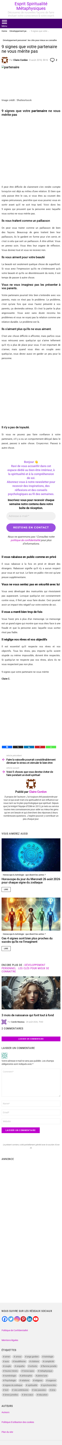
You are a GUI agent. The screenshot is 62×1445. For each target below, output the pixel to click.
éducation (42, 1395)
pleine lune (42, 1375)
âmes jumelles (11, 1395)
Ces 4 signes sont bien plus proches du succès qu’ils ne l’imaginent (27, 939)
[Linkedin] (29, 747)
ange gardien (32, 1356)
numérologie (10, 1375)
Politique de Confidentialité (15, 1330)
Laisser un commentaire (31, 1039)
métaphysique (46, 1371)
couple (8, 1366)
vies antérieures (21, 1390)
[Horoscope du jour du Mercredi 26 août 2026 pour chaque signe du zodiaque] (31, 854)
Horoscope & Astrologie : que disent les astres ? (24, 875)
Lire (6, 889)
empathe (20, 1366)
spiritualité (32, 1385)
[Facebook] (7, 747)
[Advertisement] (31, 151)
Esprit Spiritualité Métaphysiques (31, 6)
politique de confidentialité (25, 540)
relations (25, 1380)
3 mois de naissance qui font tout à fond (28, 1015)
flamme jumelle (49, 1366)
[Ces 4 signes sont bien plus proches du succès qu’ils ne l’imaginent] (31, 914)
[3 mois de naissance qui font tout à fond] (31, 992)
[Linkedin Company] (29, 1319)
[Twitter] (11, 1319)
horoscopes (28, 1371)
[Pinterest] (40, 747)
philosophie (27, 1375)
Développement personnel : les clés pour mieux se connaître (25, 968)
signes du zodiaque (13, 1385)
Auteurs (5, 1412)
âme (53, 1390)
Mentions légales (10, 1340)
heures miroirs (11, 1371)
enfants (33, 1366)
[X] (18, 747)
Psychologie (10, 1380)
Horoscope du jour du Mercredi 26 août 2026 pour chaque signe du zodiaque (31, 880)
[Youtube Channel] (35, 1319)
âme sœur (28, 1395)
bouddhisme (20, 1361)
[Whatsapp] (51, 747)
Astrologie (48, 1356)
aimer (7, 1356)
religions (38, 1380)
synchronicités (49, 1385)
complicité (49, 1361)
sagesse (52, 1380)
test (6, 1390)
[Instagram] (17, 1319)
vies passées (40, 1390)
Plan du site (7, 1432)
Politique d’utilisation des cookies (18, 1422)
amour (18, 1356)
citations (35, 1361)
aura (7, 1361)
